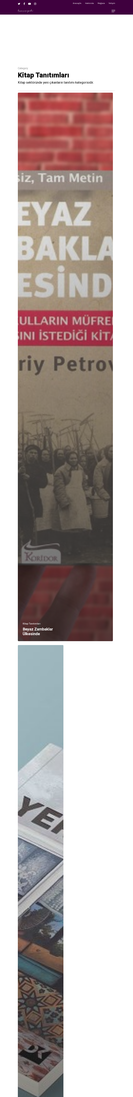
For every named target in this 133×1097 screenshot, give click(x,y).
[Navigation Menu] (113, 11)
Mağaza (101, 3)
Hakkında (89, 3)
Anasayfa (77, 3)
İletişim (112, 3)
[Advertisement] (66, 37)
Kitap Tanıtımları (32, 623)
